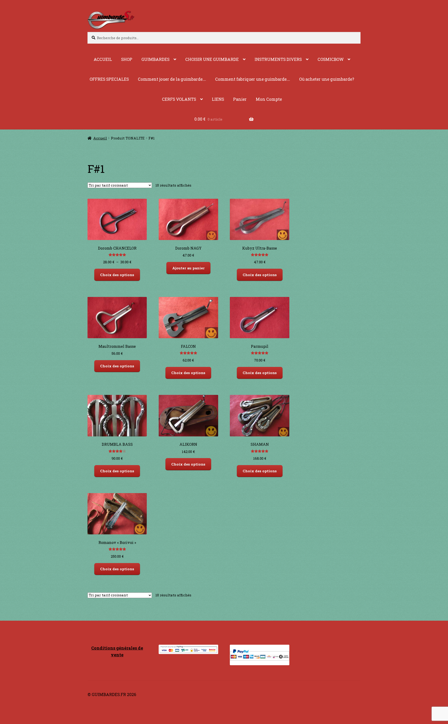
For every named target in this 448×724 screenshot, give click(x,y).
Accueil (100, 138)
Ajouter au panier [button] (188, 268)
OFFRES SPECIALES (109, 79)
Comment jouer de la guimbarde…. (172, 79)
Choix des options (117, 274)
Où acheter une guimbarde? (326, 79)
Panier (240, 99)
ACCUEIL (103, 59)
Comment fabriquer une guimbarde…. (252, 79)
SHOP (126, 59)
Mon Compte (269, 99)
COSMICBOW (331, 59)
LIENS (218, 99)
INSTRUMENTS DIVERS (278, 59)
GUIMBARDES (155, 59)
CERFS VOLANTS (179, 99)
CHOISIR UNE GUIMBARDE (212, 59)
